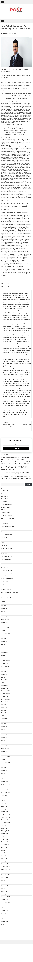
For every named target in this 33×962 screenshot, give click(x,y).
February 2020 (5, 778)
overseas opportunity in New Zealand (11, 355)
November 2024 (5, 660)
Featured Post (5, 523)
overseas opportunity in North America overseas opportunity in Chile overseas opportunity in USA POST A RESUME (16, 357)
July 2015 (3, 888)
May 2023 (3, 710)
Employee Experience (13, 313)
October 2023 (5, 696)
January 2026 (4, 622)
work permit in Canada (8, 410)
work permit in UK (27, 412)
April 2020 (4, 776)
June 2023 (4, 707)
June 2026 (4, 608)
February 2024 (5, 685)
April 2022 (4, 732)
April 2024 (4, 680)
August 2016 (4, 877)
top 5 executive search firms (12, 394)
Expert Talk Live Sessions (8, 518)
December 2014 (5, 896)
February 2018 (5, 831)
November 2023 (5, 693)
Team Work (20, 390)
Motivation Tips (5, 564)
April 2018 (4, 825)
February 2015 (5, 894)
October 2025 (5, 630)
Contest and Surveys (7, 507)
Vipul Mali (5, 33)
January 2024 (4, 688)
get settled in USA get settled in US (14, 326)
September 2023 (5, 699)
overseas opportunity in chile (23, 354)
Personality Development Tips (9, 573)
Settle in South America (12, 390)
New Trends (4, 567)
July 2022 (3, 724)
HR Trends (4, 545)
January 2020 (4, 781)
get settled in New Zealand (17, 323)
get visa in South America (24, 330)
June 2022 (4, 726)
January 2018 (4, 833)
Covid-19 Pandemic (18, 312)
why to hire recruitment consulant (14, 407)
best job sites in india (23, 301)
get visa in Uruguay (22, 332)
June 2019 (4, 798)
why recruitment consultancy (9, 405)
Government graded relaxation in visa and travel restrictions (24, 427)
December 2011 (5, 924)
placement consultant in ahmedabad (14, 368)
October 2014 (5, 899)
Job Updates (4, 554)
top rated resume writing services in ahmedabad (19, 396)
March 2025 (4, 649)
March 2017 (4, 858)
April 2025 (4, 647)
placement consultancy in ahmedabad (18, 365)
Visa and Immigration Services (9, 592)
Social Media (4, 581)
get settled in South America (16, 324)
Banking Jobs (4, 490)
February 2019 (5, 809)
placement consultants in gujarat (22, 370)
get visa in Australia (11, 328)
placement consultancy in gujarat (10, 366)
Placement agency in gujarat (19, 363)
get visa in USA (9, 334)
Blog (2, 493)
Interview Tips (5, 551)
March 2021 (4, 746)
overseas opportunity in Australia (21, 352)
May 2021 (3, 740)
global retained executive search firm (21, 334)
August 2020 (4, 765)
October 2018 (5, 820)
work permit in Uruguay (8, 414)
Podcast (3, 575)
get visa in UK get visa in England (10, 332)
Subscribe (16, 448)
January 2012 (4, 921)
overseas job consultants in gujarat (17, 350)
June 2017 (4, 850)
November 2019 (5, 787)
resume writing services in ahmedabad (11, 388)
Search (2, 482)
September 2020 (5, 762)
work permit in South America (15, 412)
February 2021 (5, 748)
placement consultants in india (9, 372)
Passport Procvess (6, 570)
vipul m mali (28, 401)
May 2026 (3, 611)
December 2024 (5, 658)
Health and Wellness (6, 534)
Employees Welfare (6, 515)
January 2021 (4, 751)
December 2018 (5, 814)
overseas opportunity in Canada (10, 354)
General (3, 532)
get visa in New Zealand (21, 328)
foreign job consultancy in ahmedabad (11, 319)
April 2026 (4, 614)
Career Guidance (5, 499)
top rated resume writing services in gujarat (12, 398)
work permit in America (12, 408)
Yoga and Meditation (6, 597)
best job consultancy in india (19, 299)
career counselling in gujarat (15, 310)
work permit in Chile (17, 410)
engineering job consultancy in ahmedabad (12, 315)
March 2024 (4, 682)
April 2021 (4, 743)
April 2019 (4, 803)
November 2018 (5, 817)
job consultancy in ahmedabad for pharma (12, 335)
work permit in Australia (23, 408)
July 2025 (3, 638)
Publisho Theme (9, 942)
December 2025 (5, 625)
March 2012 (4, 916)
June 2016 (4, 883)
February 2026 (5, 619)
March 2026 (4, 616)
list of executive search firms (20, 341)
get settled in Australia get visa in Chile (11, 321)
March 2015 (4, 891)
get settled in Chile (7, 323)
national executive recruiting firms (10, 344)
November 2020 (5, 756)
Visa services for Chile (24, 403)
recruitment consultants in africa (10, 383)
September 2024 (5, 666)
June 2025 (4, 641)
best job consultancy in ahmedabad (16, 297)
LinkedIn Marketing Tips (7, 559)
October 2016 (5, 872)
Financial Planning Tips (7, 526)
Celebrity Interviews (6, 504)
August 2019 (4, 795)
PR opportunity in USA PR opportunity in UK (19, 381)
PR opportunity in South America (19, 377)
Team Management (6, 589)
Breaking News (5, 496)
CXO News (4, 510)
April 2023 (4, 713)
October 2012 (5, 910)
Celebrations (4, 501)
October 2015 (5, 886)
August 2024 (4, 669)
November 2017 (5, 839)
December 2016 (5, 866)
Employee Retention (23, 313)
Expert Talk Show (6, 521)
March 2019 (4, 806)
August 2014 (4, 905)
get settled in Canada (25, 321)
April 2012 (4, 913)
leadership (11, 341)
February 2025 (5, 652)
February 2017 (5, 861)
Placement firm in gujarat (8, 374)
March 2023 (4, 715)
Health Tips (4, 537)
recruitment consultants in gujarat (16, 385)
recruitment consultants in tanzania (19, 387)
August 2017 (4, 847)
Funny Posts (4, 529)
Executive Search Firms (25, 317)
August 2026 (4, 603)
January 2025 (4, 655)
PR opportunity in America (21, 376)
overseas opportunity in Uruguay (17, 361)
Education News (5, 512)
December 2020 (5, 754)
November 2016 (5, 869)
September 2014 (5, 902)
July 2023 (3, 704)
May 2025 (3, 644)
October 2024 (5, 663)
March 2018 (4, 828)
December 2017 (5, 836)
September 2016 (5, 875)
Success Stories (5, 586)
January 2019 (4, 811)
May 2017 (3, 853)
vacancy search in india (20, 401)
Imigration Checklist (6, 548)
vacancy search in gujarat (8, 401)
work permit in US (17, 414)
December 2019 (5, 784)
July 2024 (3, 671)
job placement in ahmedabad (16, 339)
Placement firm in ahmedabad (23, 372)
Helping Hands (5, 540)
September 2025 (5, 633)
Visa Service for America (13, 403)
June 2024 (4, 674)
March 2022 (4, 735)
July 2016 (3, 880)
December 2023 (5, 691)
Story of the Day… (6, 584)
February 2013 (5, 907)
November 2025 (5, 627)
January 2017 (4, 864)
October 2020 (5, 759)
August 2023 (4, 702)
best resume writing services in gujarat (17, 306)
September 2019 (5, 792)
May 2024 (3, 677)
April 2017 (4, 855)
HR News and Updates (12, 291)
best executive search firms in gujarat (20, 293)
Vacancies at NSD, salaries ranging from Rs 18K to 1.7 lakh (9, 427)
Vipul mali (5, 403)
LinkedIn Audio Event (7, 556)
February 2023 (5, 718)
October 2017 (5, 842)
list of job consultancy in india (21, 343)
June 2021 (4, 737)
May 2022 (3, 729)
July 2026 (3, 606)
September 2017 (5, 844)
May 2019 (3, 800)
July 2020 (3, 767)
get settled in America (25, 319)
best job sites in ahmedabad (12, 301)
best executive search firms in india (10, 295)
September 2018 (5, 822)
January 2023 (4, 721)
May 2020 (3, 773)
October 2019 (5, 789)
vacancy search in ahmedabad (20, 399)
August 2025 (4, 636)
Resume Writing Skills (7, 578)
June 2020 (4, 770)
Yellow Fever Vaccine (7, 595)
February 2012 (5, 918)
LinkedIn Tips (4, 562)
